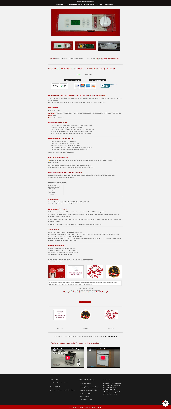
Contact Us (99, 4)
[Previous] (51, 271)
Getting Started (84, 396)
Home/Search (59, 4)
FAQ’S (89, 393)
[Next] (119, 271)
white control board (107, 59)
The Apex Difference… (109, 4)
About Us (82, 393)
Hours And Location (85, 383)
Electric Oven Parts (103, 58)
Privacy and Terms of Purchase (89, 390)
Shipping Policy (84, 387)
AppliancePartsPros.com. (55, 262)
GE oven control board (112, 58)
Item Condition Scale (86, 399)
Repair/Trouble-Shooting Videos (73, 4)
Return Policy (94, 387)
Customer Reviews (89, 4)
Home (51, 58)
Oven (54, 58)
